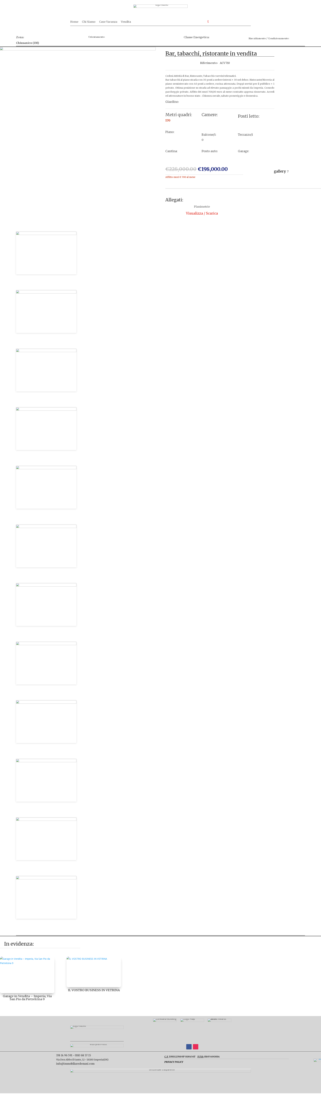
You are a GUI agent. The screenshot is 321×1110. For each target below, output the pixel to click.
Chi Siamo (88, 22)
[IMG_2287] (46, 468)
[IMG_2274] (46, 702)
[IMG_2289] (46, 585)
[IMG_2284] (46, 409)
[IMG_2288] (46, 644)
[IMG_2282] (46, 527)
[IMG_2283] (78, 49)
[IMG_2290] (46, 761)
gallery (280, 171)
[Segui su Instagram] (195, 1046)
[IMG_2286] (46, 351)
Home (74, 22)
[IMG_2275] (46, 878)
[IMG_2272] (46, 819)
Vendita (126, 22)
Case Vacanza (108, 22)
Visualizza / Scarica (202, 213)
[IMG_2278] (46, 292)
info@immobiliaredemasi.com (75, 1063)
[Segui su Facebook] (189, 1046)
